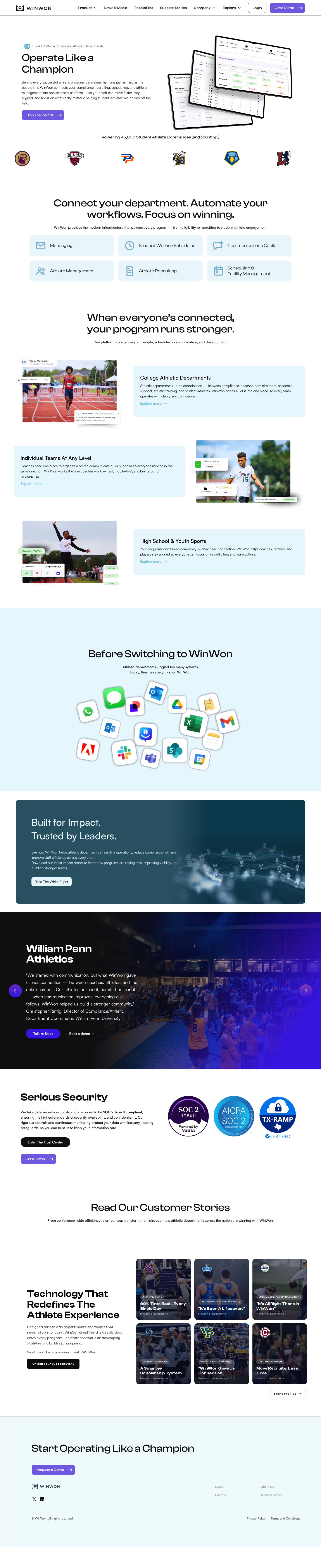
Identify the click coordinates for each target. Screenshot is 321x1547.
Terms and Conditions (285, 1518)
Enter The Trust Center (45, 1142)
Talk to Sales (43, 1033)
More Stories (285, 1393)
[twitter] (34, 1499)
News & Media (115, 8)
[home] (33, 7)
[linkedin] (42, 1499)
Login (257, 8)
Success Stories (173, 8)
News (219, 1487)
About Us (267, 1487)
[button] (87, 7)
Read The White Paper (51, 881)
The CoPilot (143, 8)
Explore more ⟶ (153, 403)
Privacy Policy (256, 1518)
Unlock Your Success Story (53, 1363)
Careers (220, 1495)
